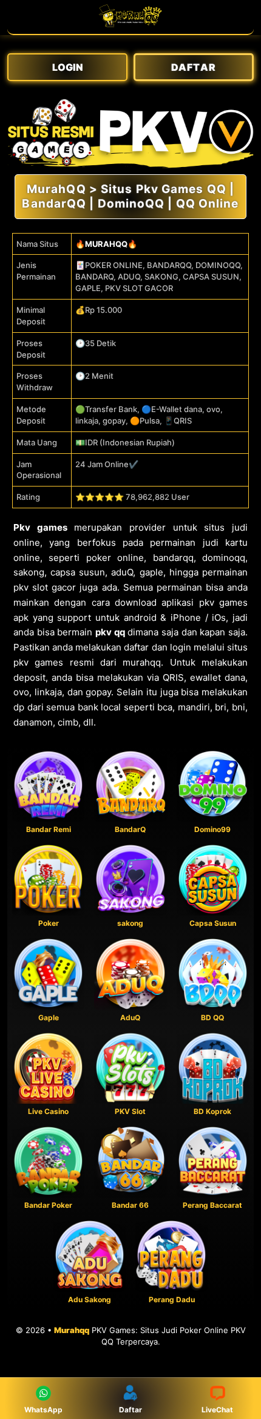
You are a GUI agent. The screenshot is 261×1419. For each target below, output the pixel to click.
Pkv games (40, 527)
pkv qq (110, 632)
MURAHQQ (106, 244)
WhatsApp (43, 1409)
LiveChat (217, 1409)
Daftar (130, 1409)
